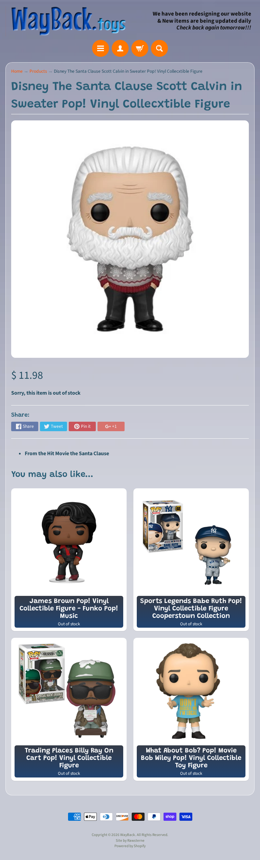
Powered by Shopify (130, 846)
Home (17, 71)
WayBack (127, 834)
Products (38, 71)
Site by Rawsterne (130, 840)
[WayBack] (67, 21)
